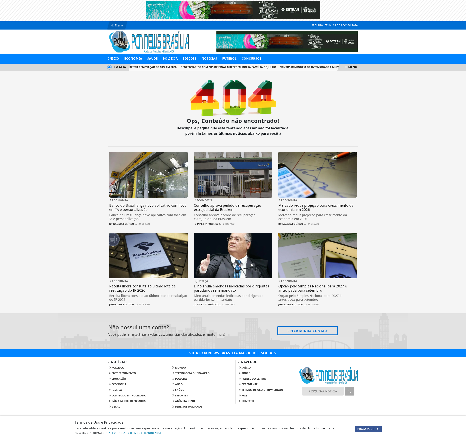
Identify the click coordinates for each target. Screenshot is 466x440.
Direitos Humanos (188, 406)
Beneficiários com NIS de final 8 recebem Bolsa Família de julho (223, 67)
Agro (178, 384)
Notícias (209, 59)
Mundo (180, 367)
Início (113, 59)
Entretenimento (123, 373)
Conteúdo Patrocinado (128, 395)
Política (117, 367)
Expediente (249, 384)
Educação (118, 378)
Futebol (229, 59)
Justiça (116, 390)
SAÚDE (152, 59)
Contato (247, 401)
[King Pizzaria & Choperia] (287, 41)
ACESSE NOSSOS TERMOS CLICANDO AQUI (135, 433)
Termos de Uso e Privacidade (262, 390)
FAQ (244, 395)
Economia (118, 384)
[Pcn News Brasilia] (148, 41)
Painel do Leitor (253, 378)
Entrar (118, 25)
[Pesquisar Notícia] (349, 391)
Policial (180, 378)
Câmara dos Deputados (128, 401)
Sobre (245, 373)
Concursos (252, 59)
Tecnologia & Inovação (192, 373)
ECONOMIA (133, 59)
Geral (115, 406)
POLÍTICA (170, 59)
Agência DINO (184, 401)
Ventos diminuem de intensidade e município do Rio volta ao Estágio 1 (327, 67)
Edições (190, 59)
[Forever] (233, 9)
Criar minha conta (306, 331)
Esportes (181, 395)
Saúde (179, 390)
